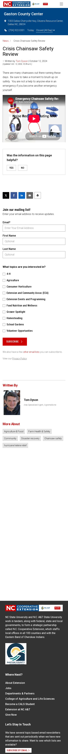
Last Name (9, 249)
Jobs (8, 688)
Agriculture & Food (13, 431)
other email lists (31, 352)
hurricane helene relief (15, 445)
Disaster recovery (30, 438)
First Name (9, 235)
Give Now (11, 714)
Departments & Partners (19, 693)
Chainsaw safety (53, 438)
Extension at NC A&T (17, 709)
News (6, 41)
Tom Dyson (22, 61)
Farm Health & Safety (39, 431)
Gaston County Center (23, 14)
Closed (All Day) (44, 30)
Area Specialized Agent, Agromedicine (40, 405)
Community (10, 438)
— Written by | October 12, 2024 (25, 61)
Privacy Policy (19, 358)
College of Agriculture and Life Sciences (30, 698)
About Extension (15, 682)
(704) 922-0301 (17, 30)
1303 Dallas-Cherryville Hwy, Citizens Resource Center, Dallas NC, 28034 (35, 23)
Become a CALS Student (20, 704)
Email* (6, 222)
